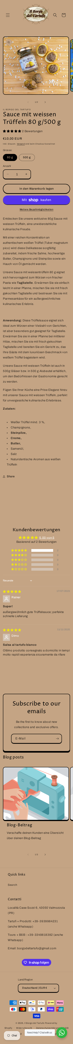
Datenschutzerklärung (48, 1028)
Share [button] (11, 476)
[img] (12, 591)
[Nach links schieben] (28, 102)
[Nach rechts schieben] (45, 102)
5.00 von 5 (46, 537)
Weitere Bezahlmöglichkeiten (37, 209)
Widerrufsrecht (24, 1028)
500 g (27, 157)
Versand (21, 144)
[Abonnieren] (57, 738)
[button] (8, 15)
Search (12, 884)
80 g (10, 157)
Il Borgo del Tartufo (34, 1023)
